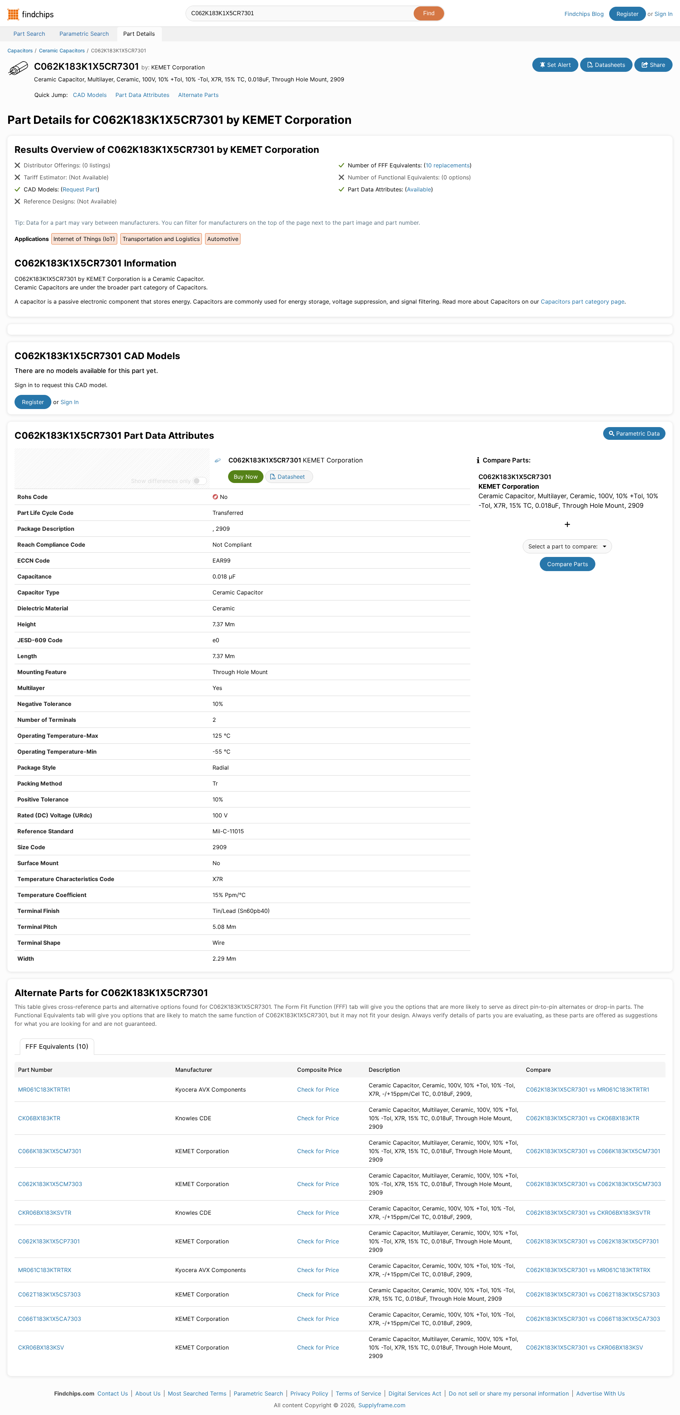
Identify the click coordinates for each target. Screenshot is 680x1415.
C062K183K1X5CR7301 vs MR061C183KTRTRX (588, 1269)
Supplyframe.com (382, 1405)
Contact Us (112, 1393)
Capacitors (20, 50)
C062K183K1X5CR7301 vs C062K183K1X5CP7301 (592, 1241)
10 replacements (448, 165)
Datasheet (290, 476)
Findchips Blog (584, 13)
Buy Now (246, 476)
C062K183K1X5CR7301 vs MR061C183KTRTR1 (587, 1089)
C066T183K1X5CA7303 (49, 1318)
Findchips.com (30, 14)
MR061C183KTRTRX (44, 1269)
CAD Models (90, 94)
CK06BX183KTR (39, 1118)
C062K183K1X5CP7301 (49, 1241)
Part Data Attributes (142, 94)
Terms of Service (358, 1393)
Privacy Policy (309, 1393)
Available (419, 189)
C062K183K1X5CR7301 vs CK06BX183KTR (582, 1118)
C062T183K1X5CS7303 (49, 1294)
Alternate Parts (198, 94)
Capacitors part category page (582, 301)
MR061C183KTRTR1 (44, 1089)
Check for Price (318, 1089)
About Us (147, 1393)
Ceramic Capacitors (62, 50)
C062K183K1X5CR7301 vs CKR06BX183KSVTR (588, 1212)
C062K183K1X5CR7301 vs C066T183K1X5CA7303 (593, 1318)
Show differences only (161, 480)
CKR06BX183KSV (41, 1347)
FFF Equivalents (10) (57, 1046)
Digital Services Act (415, 1393)
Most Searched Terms (197, 1393)
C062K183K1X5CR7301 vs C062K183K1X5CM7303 (593, 1183)
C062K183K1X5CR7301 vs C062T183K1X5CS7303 (593, 1294)
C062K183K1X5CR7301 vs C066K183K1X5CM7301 (593, 1151)
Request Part (80, 189)
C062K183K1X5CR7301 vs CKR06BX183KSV (584, 1347)
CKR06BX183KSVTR (44, 1212)
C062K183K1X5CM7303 (50, 1183)
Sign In (663, 13)
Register (628, 13)
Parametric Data (637, 433)
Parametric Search (258, 1393)
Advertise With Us (600, 1393)
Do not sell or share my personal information (509, 1393)
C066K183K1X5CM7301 (49, 1151)
